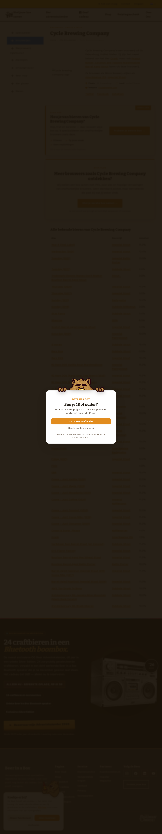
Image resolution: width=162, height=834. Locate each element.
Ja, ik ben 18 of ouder (81, 421)
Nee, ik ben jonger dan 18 (81, 428)
